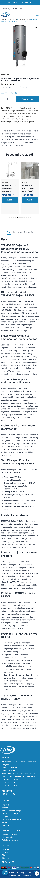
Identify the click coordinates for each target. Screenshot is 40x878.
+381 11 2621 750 (9, 770)
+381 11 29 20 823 (9, 785)
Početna (3, 19)
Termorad (8, 89)
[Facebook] (3, 862)
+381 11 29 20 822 (9, 782)
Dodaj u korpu (27, 99)
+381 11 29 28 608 (9, 767)
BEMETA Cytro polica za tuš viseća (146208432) (9, 188)
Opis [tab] (9, 232)
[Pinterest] (13, 862)
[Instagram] (6, 862)
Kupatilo (9, 19)
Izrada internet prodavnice (20, 875)
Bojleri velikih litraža (24, 19)
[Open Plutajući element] (5, 872)
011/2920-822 (13, 2)
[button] (37, 15)
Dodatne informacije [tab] (23, 232)
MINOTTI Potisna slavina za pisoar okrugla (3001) (28, 188)
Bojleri (15, 19)
